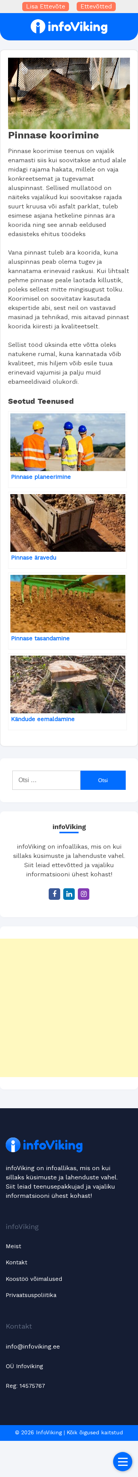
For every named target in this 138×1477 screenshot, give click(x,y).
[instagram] (83, 894)
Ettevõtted (96, 6)
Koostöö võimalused (34, 1279)
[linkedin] (69, 894)
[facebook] (54, 894)
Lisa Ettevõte (45, 6)
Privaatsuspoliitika (31, 1295)
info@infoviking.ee (33, 1347)
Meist (13, 1246)
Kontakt (16, 1263)
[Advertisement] (69, 1008)
